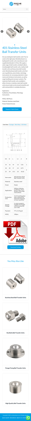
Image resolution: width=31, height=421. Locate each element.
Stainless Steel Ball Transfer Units (15, 297)
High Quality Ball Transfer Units (15, 403)
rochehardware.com (15, 415)
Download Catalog (15, 247)
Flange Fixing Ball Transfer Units (15, 368)
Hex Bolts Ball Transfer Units (15, 333)
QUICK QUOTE (5, 417)
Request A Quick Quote (12, 109)
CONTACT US (25, 417)
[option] (15, 30)
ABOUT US (19, 417)
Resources (13, 417)
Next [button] (28, 31)
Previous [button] (2, 31)
